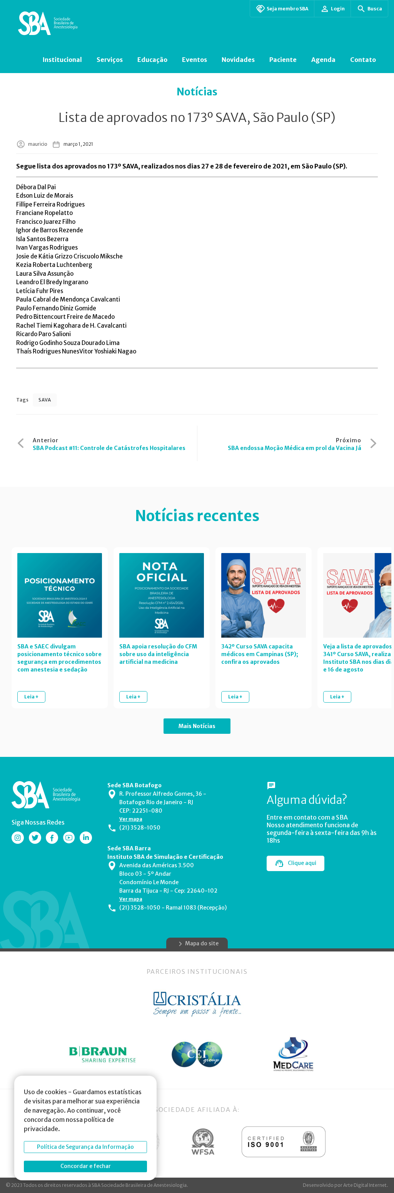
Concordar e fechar (85, 1166)
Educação (152, 59)
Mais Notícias (197, 726)
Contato (363, 59)
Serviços (110, 59)
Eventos (194, 59)
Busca (374, 9)
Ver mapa (130, 819)
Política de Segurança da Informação (85, 1146)
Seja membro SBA (287, 9)
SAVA (44, 400)
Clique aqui (302, 863)
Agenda (323, 59)
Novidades (238, 59)
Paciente (283, 59)
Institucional (62, 59)
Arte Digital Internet (365, 1185)
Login (338, 9)
